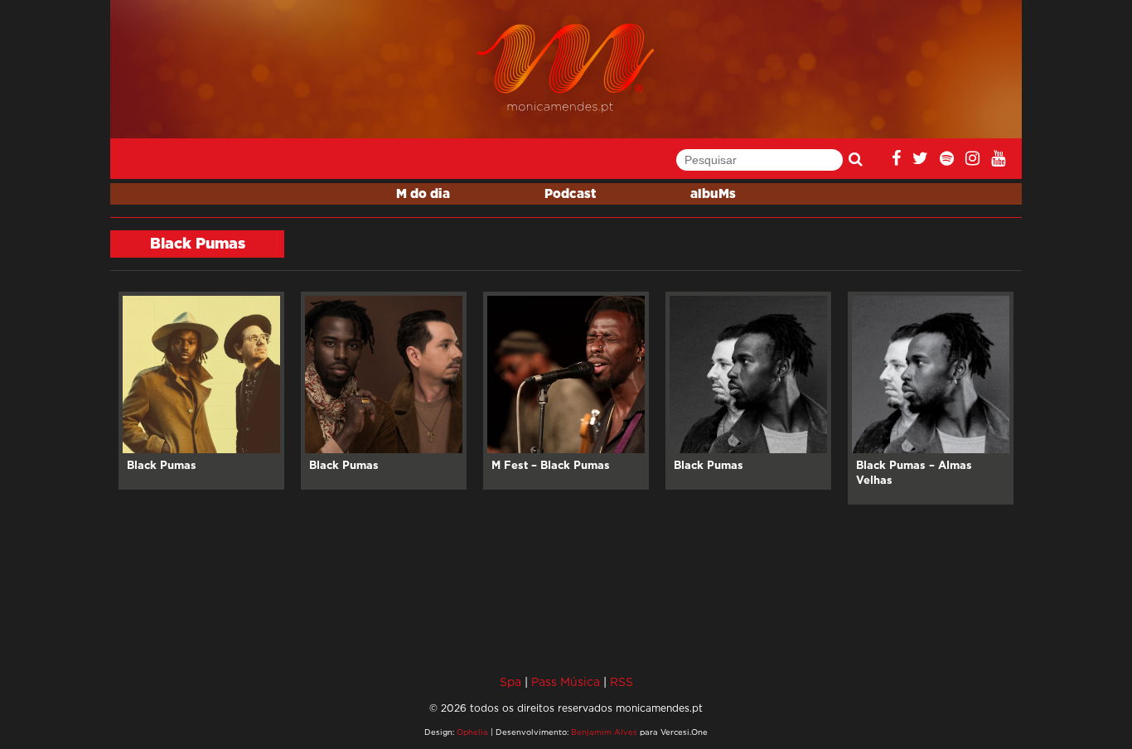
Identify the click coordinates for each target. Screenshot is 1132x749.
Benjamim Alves (604, 732)
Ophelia (472, 732)
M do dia (423, 194)
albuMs (713, 194)
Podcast (570, 194)
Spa (510, 681)
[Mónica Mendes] (566, 68)
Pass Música (565, 681)
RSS (621, 681)
